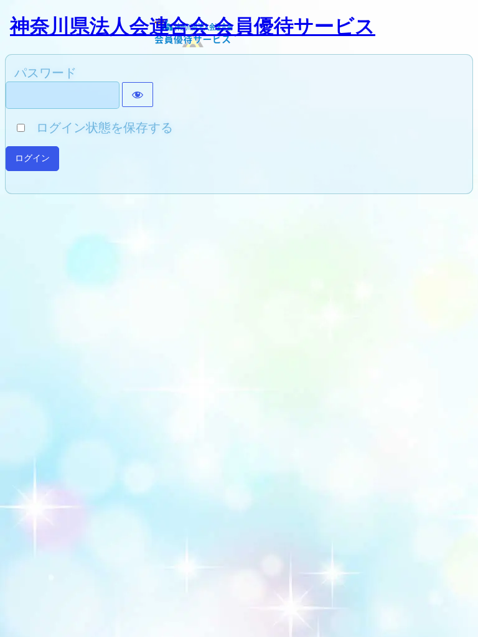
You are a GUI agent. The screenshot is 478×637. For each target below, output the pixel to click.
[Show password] (137, 94)
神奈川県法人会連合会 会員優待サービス (192, 26)
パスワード (45, 73)
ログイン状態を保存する (100, 127)
